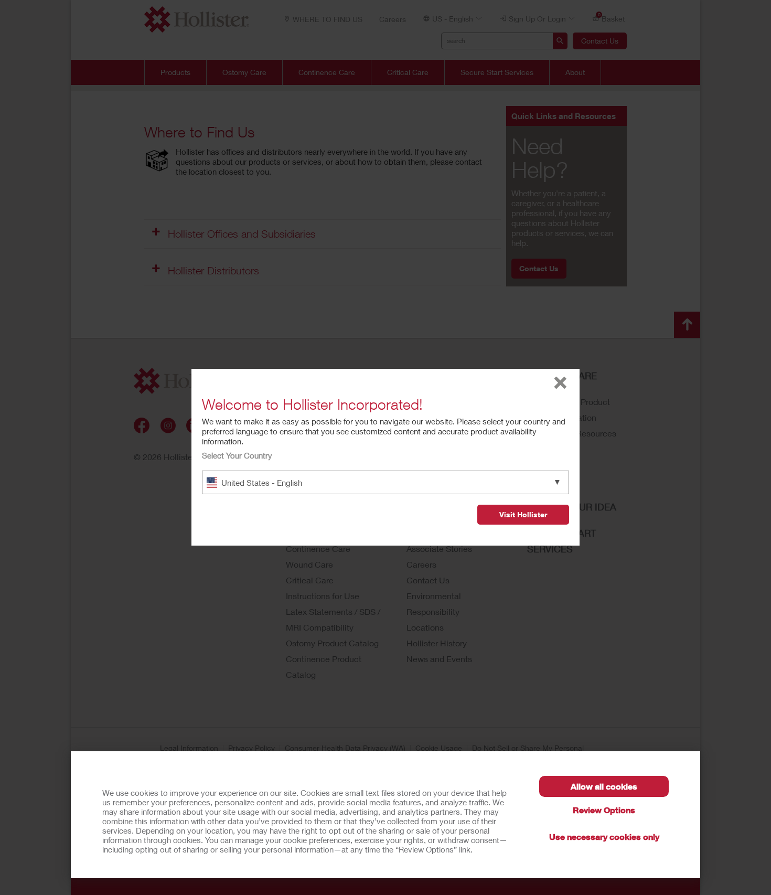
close (560, 383)
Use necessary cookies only (604, 836)
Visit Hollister (523, 514)
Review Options (604, 810)
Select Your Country (237, 455)
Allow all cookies (604, 786)
